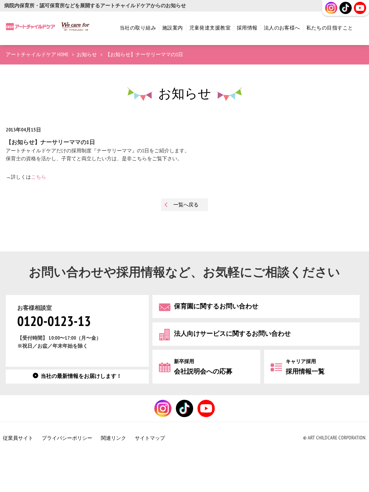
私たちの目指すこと (329, 28)
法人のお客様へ (282, 28)
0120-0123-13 (54, 321)
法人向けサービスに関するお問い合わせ (232, 333)
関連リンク (113, 438)
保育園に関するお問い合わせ (216, 306)
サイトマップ (150, 438)
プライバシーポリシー (67, 438)
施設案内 (172, 28)
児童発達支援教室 (210, 28)
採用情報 (247, 28)
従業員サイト (18, 438)
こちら (38, 177)
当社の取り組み (138, 28)
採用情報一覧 (305, 367)
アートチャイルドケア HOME (37, 54)
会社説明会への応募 (203, 367)
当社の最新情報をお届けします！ (81, 376)
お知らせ (87, 54)
